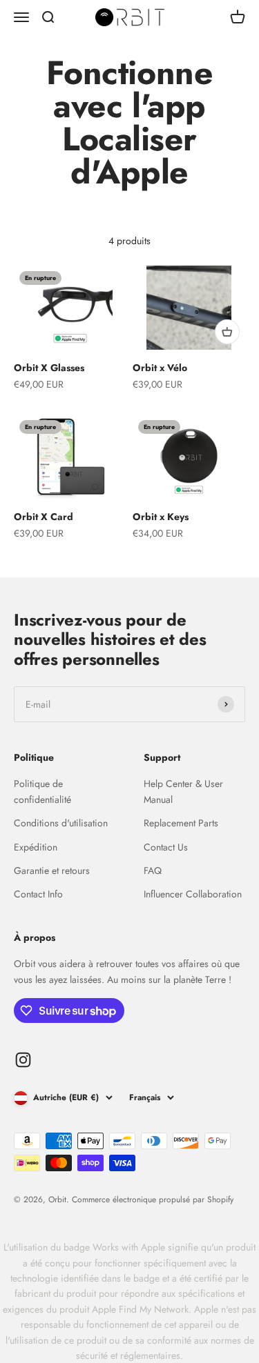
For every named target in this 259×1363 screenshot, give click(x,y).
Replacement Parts (181, 823)
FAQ (153, 870)
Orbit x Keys (161, 517)
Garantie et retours (52, 870)
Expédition (35, 847)
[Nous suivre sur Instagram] (23, 1060)
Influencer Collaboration (193, 894)
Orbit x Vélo (160, 368)
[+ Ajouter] (227, 331)
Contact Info (38, 894)
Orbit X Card (43, 517)
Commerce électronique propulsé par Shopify (152, 1199)
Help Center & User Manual (183, 791)
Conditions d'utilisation (61, 823)
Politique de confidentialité (42, 791)
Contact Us (166, 847)
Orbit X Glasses (49, 368)
